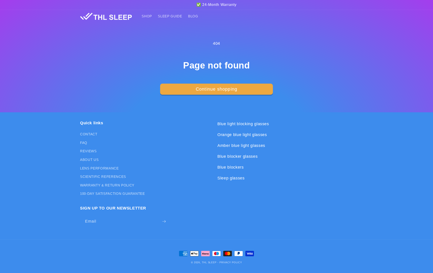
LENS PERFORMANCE (99, 168)
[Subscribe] (164, 221)
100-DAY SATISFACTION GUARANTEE (112, 193)
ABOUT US (89, 160)
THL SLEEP (209, 262)
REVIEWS (88, 151)
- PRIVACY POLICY (229, 262)
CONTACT (88, 134)
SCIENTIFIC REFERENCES (103, 177)
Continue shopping (216, 89)
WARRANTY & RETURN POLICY (107, 185)
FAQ (83, 143)
